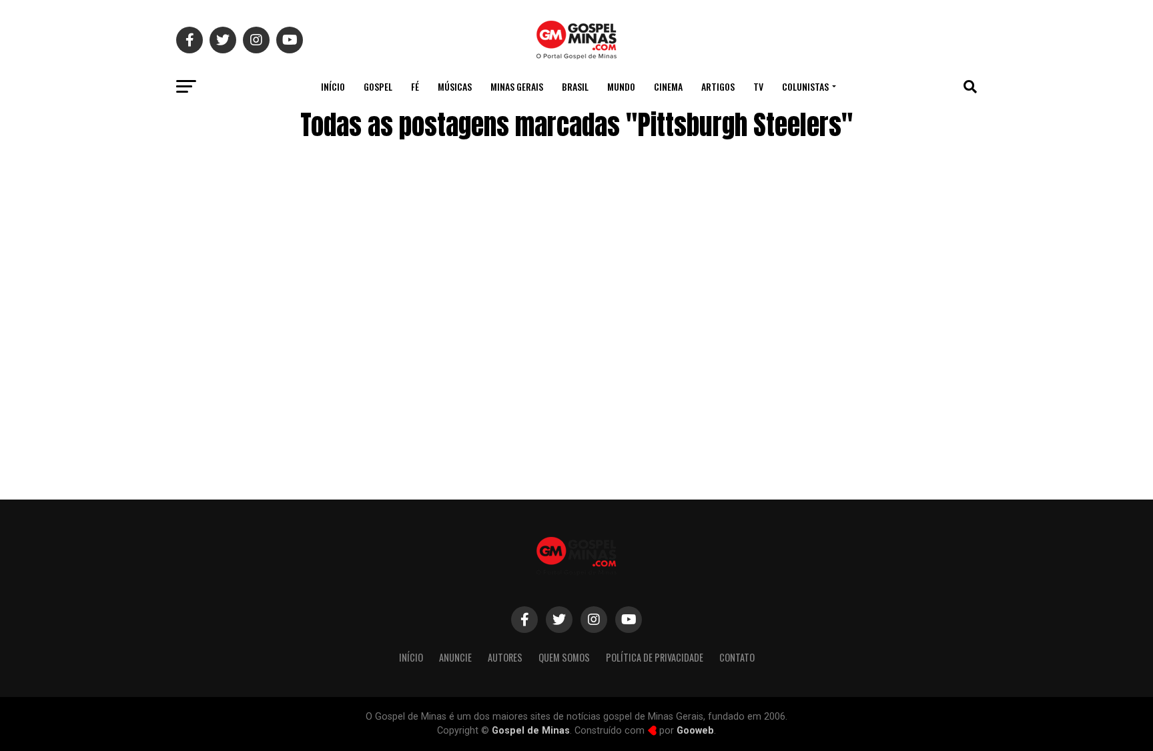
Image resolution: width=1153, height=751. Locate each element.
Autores (505, 657)
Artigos (718, 86)
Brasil (575, 86)
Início (333, 86)
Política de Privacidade (654, 657)
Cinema (668, 86)
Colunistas (805, 86)
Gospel (378, 86)
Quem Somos (564, 657)
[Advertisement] (870, 375)
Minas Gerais (516, 86)
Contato (737, 657)
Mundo (621, 86)
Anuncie (455, 657)
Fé (415, 86)
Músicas (455, 86)
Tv (758, 86)
